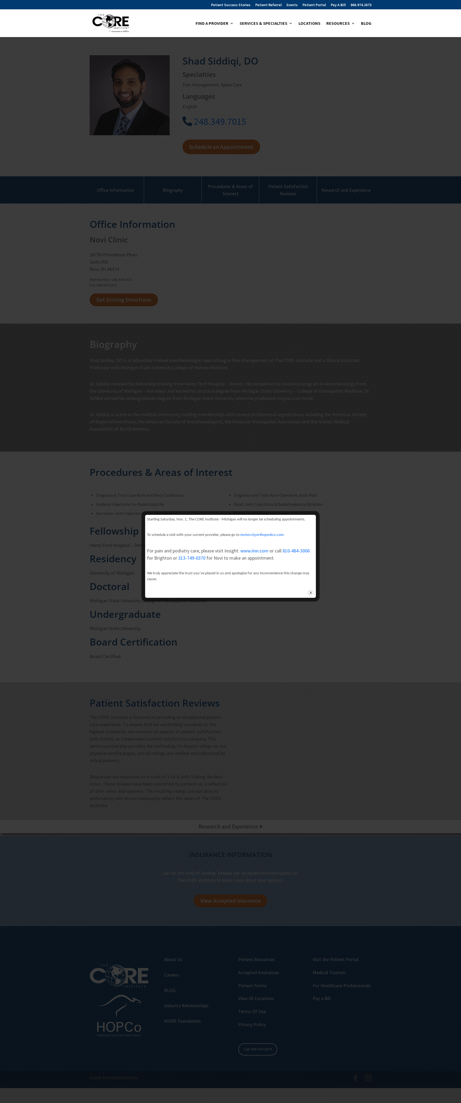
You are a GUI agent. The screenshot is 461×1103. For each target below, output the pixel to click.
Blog (366, 23)
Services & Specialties (263, 23)
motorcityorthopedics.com (262, 534)
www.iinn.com (254, 551)
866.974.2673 (361, 5)
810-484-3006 (296, 551)
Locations (309, 23)
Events (292, 5)
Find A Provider (212, 23)
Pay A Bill (338, 5)
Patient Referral (268, 5)
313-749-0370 (191, 558)
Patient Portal (314, 5)
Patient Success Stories (231, 5)
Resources (338, 23)
